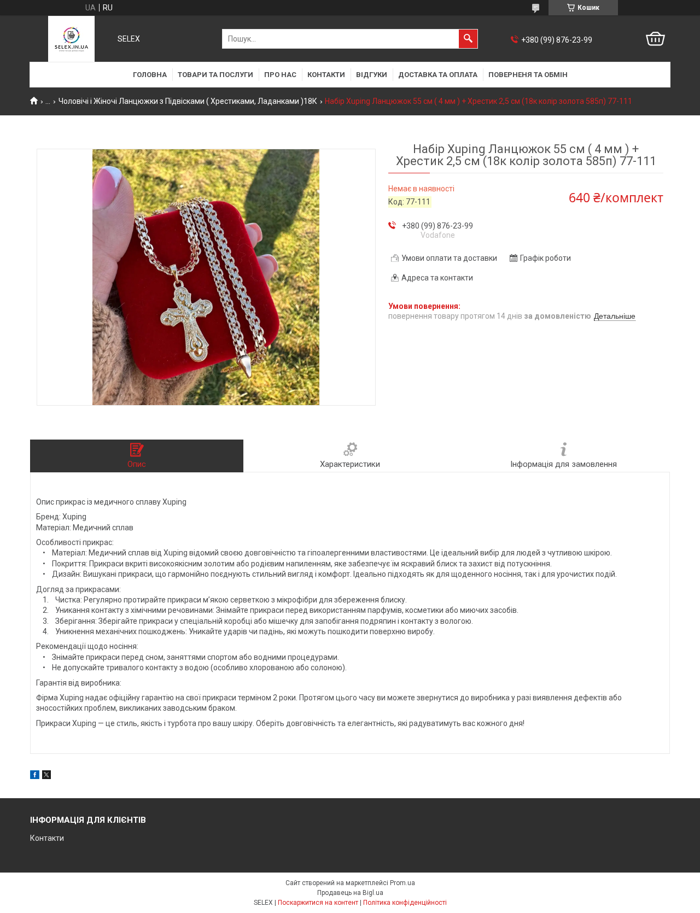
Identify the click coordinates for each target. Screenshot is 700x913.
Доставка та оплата (437, 75)
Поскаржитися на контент (318, 902)
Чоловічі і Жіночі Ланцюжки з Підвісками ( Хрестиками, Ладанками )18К (188, 101)
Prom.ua (402, 883)
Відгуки (371, 75)
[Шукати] (468, 39)
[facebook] (34, 776)
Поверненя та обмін (528, 75)
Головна (150, 75)
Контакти (326, 75)
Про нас (280, 75)
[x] (46, 776)
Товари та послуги (215, 75)
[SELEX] (71, 38)
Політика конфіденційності (405, 902)
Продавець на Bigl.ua (350, 893)
